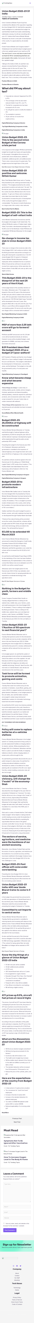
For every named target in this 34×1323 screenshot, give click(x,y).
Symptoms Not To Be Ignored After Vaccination (15, 1142)
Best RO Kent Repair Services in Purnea (13, 581)
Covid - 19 (7, 1146)
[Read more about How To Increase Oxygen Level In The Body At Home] (17, 1152)
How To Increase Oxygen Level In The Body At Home (16, 1158)
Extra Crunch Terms (17, 1302)
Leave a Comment (18, 17)
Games (17, 1290)
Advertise (17, 1280)
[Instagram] (13, 1266)
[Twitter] (20, 1266)
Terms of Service (17, 1300)
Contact (17, 1275)
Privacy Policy (17, 1297)
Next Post (17, 1122)
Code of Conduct (17, 1304)
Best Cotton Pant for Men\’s (10, 209)
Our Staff (17, 1278)
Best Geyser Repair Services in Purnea (13, 951)
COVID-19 (16, 1101)
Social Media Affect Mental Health (12, 413)
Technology (17, 1287)
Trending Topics (6, 17)
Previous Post (17, 1118)
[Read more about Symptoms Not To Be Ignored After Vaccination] (17, 1136)
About (17, 1273)
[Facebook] (17, 1266)
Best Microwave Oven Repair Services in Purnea (16, 167)
